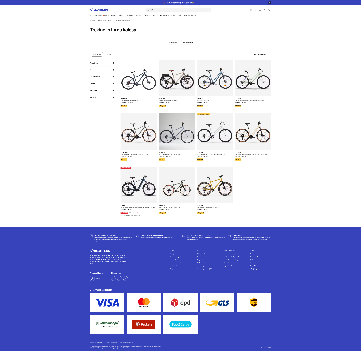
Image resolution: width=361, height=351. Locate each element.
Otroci (138, 15)
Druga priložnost (202, 260)
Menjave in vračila (176, 263)
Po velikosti (94, 63)
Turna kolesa (172, 42)
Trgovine (253, 263)
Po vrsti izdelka (95, 77)
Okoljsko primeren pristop (258, 269)
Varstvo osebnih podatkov (232, 257)
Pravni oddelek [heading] (229, 250)
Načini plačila (174, 260)
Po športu (93, 90)
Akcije (155, 15)
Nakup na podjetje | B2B (205, 269)
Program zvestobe (256, 254)
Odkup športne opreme (204, 254)
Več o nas (253, 260)
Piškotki (226, 263)
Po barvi (93, 97)
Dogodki (253, 266)
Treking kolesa (188, 42)
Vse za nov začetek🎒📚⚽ (99, 15)
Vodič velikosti (174, 266)
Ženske (129, 15)
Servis (199, 257)
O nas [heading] (252, 250)
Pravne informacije (230, 254)
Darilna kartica (201, 263)
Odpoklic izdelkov (229, 266)
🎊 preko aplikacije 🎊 (178, 2)
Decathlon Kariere (256, 257)
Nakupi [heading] (172, 250)
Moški (121, 15)
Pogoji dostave (175, 254)
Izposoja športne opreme (205, 266)
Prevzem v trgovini (176, 257)
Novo (179, 15)
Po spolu (93, 84)
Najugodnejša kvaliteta (168, 15)
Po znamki (93, 70)
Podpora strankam (176, 269)
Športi (113, 15)
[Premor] (269, 2)
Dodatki (146, 15)
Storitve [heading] (200, 250)
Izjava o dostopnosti (126, 342)
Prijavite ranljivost (111, 342)
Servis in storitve (189, 15)
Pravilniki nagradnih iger (231, 260)
